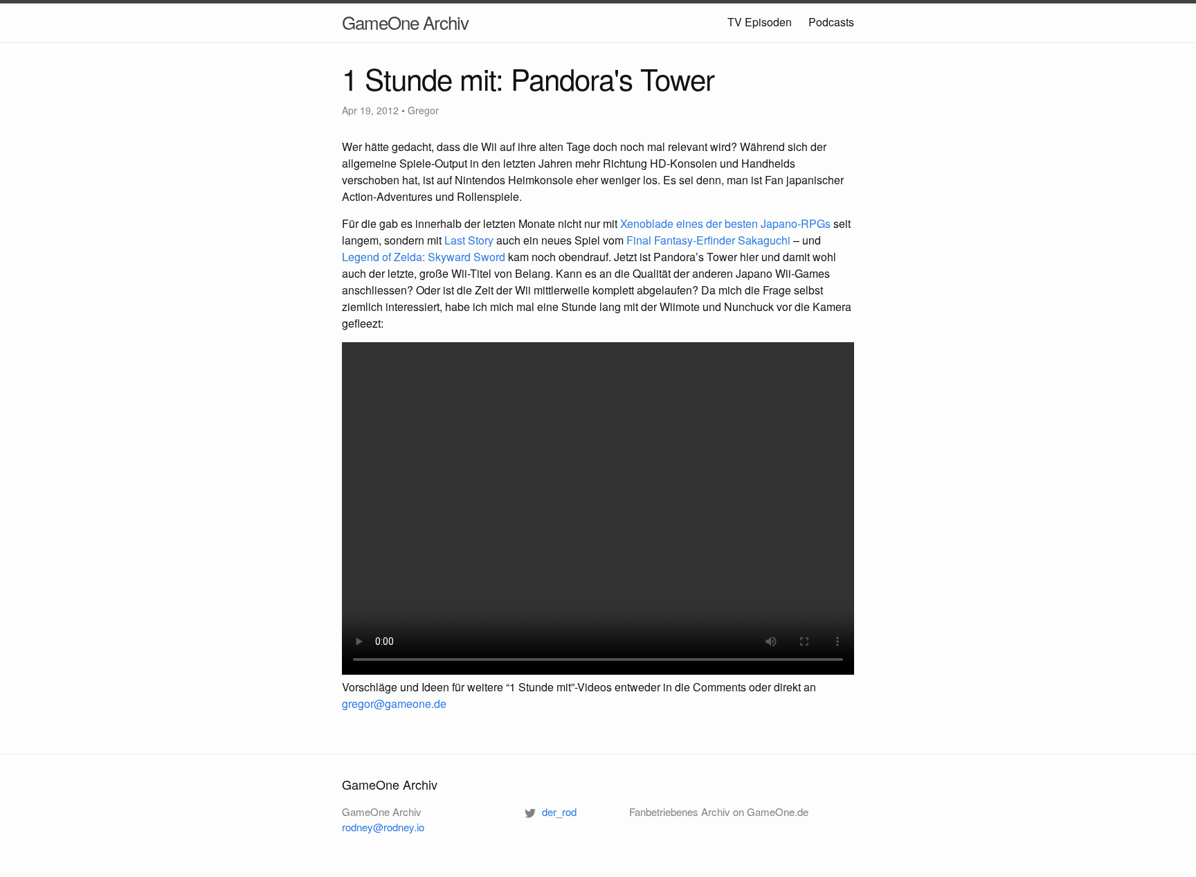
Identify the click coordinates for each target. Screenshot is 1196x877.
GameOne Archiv (405, 22)
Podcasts (831, 22)
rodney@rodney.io (383, 827)
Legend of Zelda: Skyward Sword (423, 257)
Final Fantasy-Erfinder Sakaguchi (708, 240)
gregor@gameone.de (394, 703)
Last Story (468, 240)
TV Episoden (759, 22)
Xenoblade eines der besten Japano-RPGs (725, 223)
